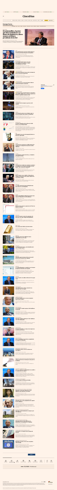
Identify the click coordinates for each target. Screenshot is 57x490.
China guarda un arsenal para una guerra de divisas (25, 360)
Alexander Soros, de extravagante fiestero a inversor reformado (25, 135)
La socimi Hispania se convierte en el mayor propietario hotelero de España (25, 268)
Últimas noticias (35, 20)
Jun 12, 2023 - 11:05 (21, 148)
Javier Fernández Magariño (18, 290)
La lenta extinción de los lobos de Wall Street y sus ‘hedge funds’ (24, 124)
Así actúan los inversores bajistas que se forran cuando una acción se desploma (24, 114)
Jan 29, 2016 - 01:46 (26, 362)
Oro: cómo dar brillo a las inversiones (24, 226)
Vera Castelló (17, 228)
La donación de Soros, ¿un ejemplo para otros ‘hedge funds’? (24, 248)
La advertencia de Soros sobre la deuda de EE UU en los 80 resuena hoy (25, 73)
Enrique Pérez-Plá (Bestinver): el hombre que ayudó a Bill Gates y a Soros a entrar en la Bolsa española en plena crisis (25, 93)
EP (15, 148)
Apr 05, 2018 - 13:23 (21, 198)
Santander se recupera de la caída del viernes (24, 432)
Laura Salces (17, 54)
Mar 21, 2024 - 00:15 (27, 96)
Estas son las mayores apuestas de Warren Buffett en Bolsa (25, 207)
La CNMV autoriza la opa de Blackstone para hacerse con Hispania (24, 186)
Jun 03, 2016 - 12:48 (23, 321)
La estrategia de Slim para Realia (22, 380)
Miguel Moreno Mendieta (6, 40)
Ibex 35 (19, 26)
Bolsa (16, 26)
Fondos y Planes (17, 225)
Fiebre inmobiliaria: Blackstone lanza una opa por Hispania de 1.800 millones (25, 196)
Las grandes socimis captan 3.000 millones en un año (25, 309)
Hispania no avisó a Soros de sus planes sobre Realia (24, 442)
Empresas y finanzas (15, 20)
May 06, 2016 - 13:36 (29, 331)
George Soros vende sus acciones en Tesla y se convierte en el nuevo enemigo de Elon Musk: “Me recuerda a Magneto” (25, 166)
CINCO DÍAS (16, 157)
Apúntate (42, 88)
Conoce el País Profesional (28, 466)
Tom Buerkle (17, 249)
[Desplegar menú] (3, 16)
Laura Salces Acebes (23, 270)
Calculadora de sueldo (43, 26)
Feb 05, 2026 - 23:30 (14, 40)
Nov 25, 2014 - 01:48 (26, 444)
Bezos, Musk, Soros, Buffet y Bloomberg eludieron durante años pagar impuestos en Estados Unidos (24, 176)
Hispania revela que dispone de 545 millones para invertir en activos (23, 391)
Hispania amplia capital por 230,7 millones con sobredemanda (25, 319)
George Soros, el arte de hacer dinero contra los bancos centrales (24, 83)
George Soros (7, 24)
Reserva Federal (5, 29)
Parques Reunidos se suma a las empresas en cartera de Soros (25, 329)
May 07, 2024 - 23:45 (26, 85)
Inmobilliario (17, 184)
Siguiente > (31, 454)
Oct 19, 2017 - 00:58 (22, 249)
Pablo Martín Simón (17, 280)
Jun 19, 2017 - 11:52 (29, 270)
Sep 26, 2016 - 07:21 (27, 290)
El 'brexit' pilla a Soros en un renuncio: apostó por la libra (24, 299)
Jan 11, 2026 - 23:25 (26, 65)
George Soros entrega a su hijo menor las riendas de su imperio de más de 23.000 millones (24, 145)
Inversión (34, 26)
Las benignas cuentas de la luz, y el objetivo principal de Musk (24, 155)
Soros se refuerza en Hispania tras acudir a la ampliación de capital (25, 370)
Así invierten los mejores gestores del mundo (24, 104)
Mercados (19, 20)
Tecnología (24, 26)
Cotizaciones (26, 20)
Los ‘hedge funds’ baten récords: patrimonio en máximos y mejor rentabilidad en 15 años (22, 63)
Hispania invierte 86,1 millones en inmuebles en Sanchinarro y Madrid (23, 422)
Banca (32, 26)
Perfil (16, 133)
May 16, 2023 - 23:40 (21, 157)
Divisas (16, 50)
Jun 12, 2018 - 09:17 (23, 188)
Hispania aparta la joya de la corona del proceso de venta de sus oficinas (24, 258)
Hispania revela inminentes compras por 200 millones (24, 411)
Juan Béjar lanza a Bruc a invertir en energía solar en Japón (23, 288)
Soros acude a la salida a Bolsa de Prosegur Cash (25, 278)
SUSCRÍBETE (46, 20)
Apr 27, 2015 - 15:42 (21, 403)
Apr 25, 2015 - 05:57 (23, 413)
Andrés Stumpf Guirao (18, 362)
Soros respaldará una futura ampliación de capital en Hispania (24, 340)
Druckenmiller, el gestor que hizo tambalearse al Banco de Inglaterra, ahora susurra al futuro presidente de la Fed (13, 34)
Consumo (38, 26)
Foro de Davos (17, 215)
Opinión (38, 20)
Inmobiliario (17, 256)
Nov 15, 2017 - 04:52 (21, 239)
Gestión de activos (17, 122)
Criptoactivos (28, 26)
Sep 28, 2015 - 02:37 (23, 372)
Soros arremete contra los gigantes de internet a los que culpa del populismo (24, 217)
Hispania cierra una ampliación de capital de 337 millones (24, 401)
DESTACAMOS (13, 26)
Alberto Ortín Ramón (18, 444)
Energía (21, 26)
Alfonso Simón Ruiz (17, 270)
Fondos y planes (30, 20)
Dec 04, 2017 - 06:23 (24, 228)
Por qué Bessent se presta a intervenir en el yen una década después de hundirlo (24, 52)
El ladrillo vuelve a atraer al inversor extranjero (23, 350)
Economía (22, 20)
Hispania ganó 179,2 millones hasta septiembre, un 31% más (23, 237)
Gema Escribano (23, 280)
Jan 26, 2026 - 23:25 (23, 54)
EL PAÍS (41, 20)
